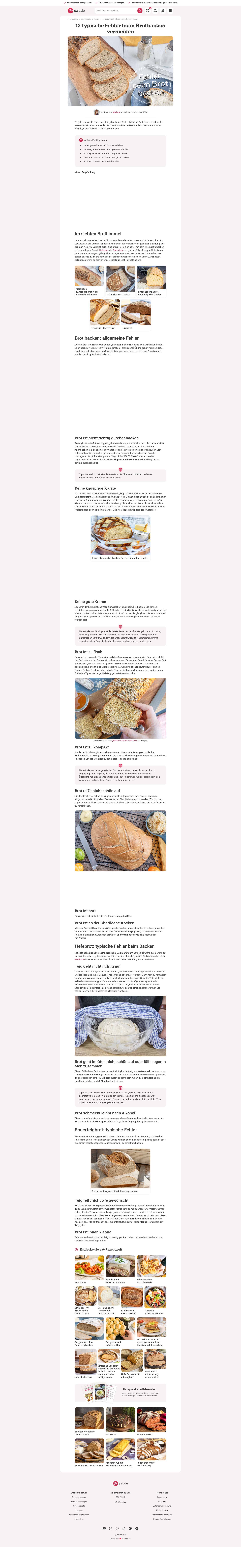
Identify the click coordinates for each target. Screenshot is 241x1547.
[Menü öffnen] (170, 11)
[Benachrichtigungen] (155, 11)
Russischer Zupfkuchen (79, 1515)
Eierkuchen (78, 1519)
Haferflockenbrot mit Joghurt (130, 1375)
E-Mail (122, 1497)
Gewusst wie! (86, 19)
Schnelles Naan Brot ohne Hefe (144, 1281)
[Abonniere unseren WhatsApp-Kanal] (117, 1528)
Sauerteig (118, 250)
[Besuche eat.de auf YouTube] (104, 1528)
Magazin (75, 19)
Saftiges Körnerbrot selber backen (85, 1433)
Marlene (116, 112)
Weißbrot (79, 959)
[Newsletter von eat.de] (120, 1393)
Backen (97, 19)
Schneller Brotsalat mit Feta (153, 1312)
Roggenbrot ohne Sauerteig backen (84, 1343)
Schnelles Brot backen (118, 294)
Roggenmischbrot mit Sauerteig (146, 1464)
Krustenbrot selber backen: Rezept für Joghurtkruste (119, 558)
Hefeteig (103, 250)
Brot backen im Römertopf (128, 1312)
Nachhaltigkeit (162, 1510)
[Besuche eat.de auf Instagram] (111, 1528)
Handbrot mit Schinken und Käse (115, 1281)
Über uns (162, 1501)
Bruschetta (80, 1282)
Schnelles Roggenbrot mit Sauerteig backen (115, 1191)
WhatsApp (122, 1502)
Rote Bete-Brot (144, 1434)
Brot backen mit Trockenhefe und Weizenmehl (106, 1311)
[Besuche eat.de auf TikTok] (124, 1528)
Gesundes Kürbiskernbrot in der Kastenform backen (87, 292)
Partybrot (111, 1434)
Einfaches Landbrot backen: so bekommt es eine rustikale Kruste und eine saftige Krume (109, 1371)
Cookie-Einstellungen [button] (162, 1519)
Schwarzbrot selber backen (89, 1465)
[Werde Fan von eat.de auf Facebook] (137, 1528)
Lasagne (79, 1510)
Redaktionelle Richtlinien (162, 1515)
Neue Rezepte (79, 1506)
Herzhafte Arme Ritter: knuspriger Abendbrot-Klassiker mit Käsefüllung (150, 1342)
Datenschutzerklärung (162, 1506)
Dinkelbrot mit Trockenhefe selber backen (82, 1311)
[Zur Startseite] (76, 10)
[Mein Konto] (163, 11)
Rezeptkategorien (79, 1497)
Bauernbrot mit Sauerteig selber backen (151, 1374)
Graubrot (127, 328)
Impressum (162, 1497)
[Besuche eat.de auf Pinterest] (130, 1528)
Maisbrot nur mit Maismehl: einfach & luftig (119, 1464)
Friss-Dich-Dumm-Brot (103, 328)
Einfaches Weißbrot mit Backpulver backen (150, 293)
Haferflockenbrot (84, 1377)
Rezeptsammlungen (79, 1501)
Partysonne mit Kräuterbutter (114, 1343)
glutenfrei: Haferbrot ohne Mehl (124, 741)
